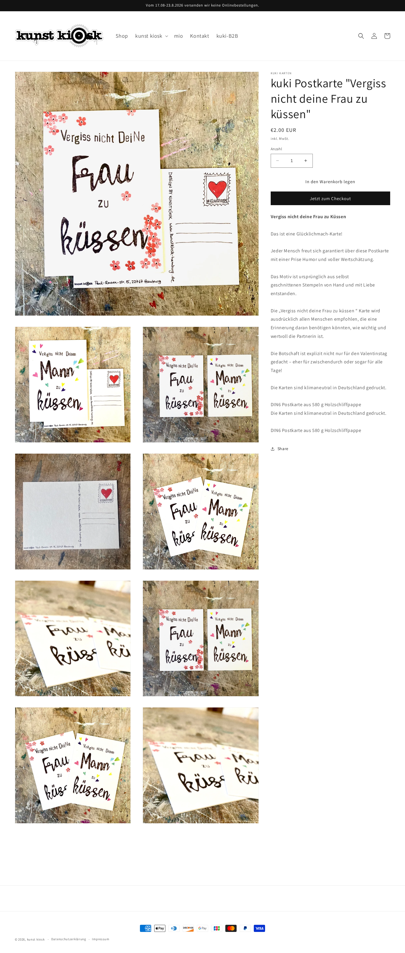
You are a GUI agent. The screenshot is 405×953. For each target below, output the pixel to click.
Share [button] (283, 448)
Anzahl (276, 148)
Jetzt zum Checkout (330, 198)
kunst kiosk (36, 939)
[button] (151, 36)
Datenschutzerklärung (68, 939)
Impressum (100, 939)
